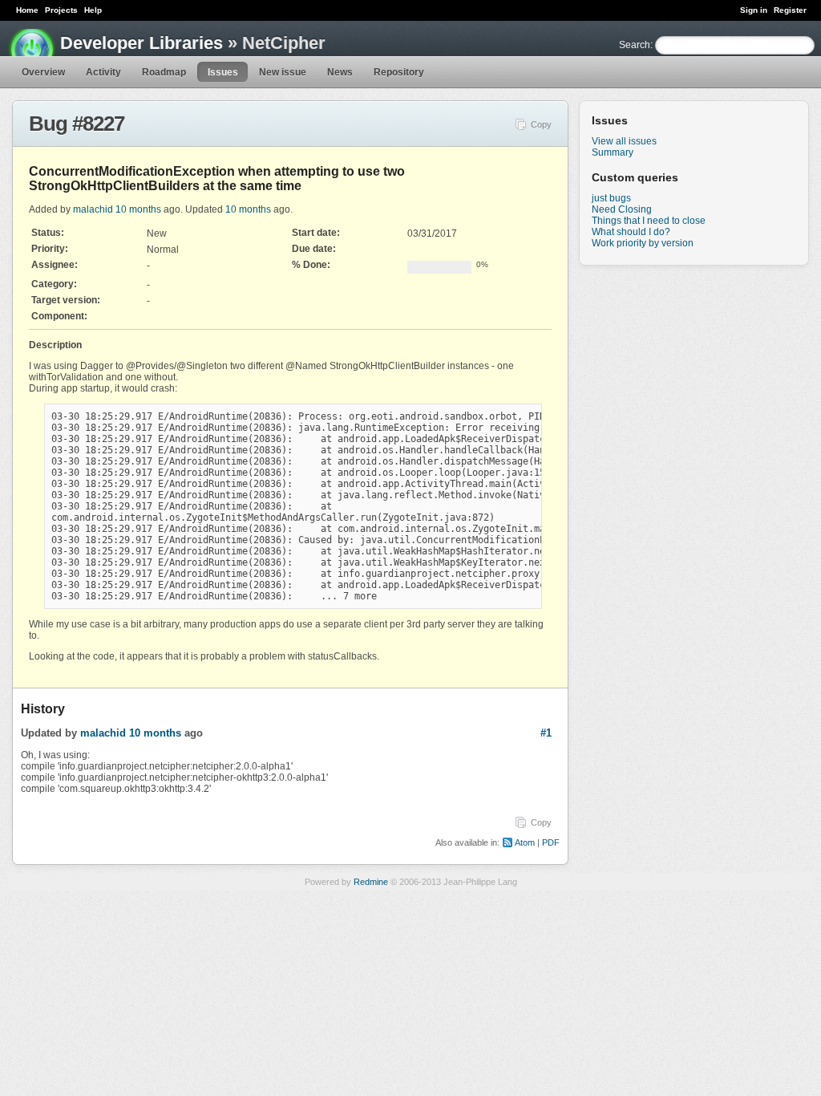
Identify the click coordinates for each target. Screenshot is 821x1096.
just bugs (611, 198)
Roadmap (164, 72)
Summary (612, 152)
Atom (525, 842)
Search (634, 45)
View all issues (624, 141)
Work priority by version (643, 243)
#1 (546, 733)
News (340, 72)
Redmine (371, 882)
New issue (282, 72)
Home (27, 10)
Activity (103, 72)
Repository (399, 72)
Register (790, 10)
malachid (93, 209)
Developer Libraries (141, 43)
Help (93, 10)
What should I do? (631, 231)
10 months (138, 209)
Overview (43, 72)
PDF (551, 842)
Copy (541, 124)
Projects (61, 10)
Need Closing (622, 209)
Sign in (753, 10)
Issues (223, 72)
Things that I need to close (649, 220)
